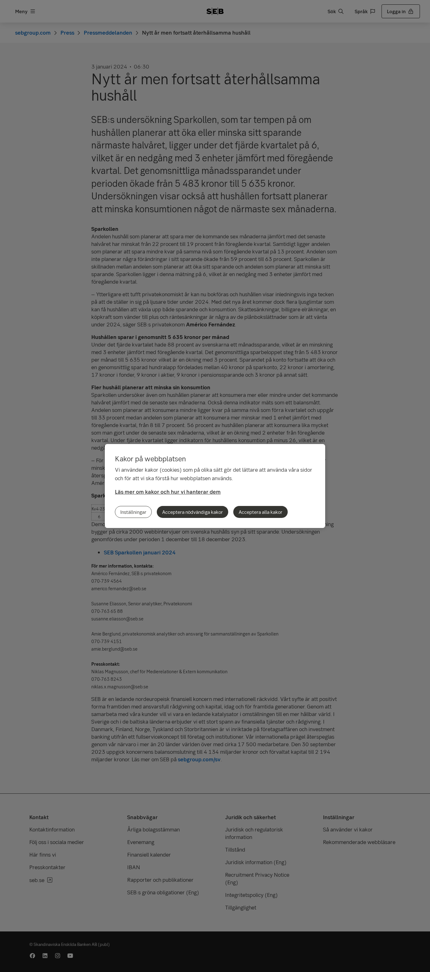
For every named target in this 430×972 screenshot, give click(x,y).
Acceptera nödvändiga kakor (192, 512)
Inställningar (133, 512)
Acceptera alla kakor (260, 512)
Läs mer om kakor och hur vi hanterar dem (168, 491)
